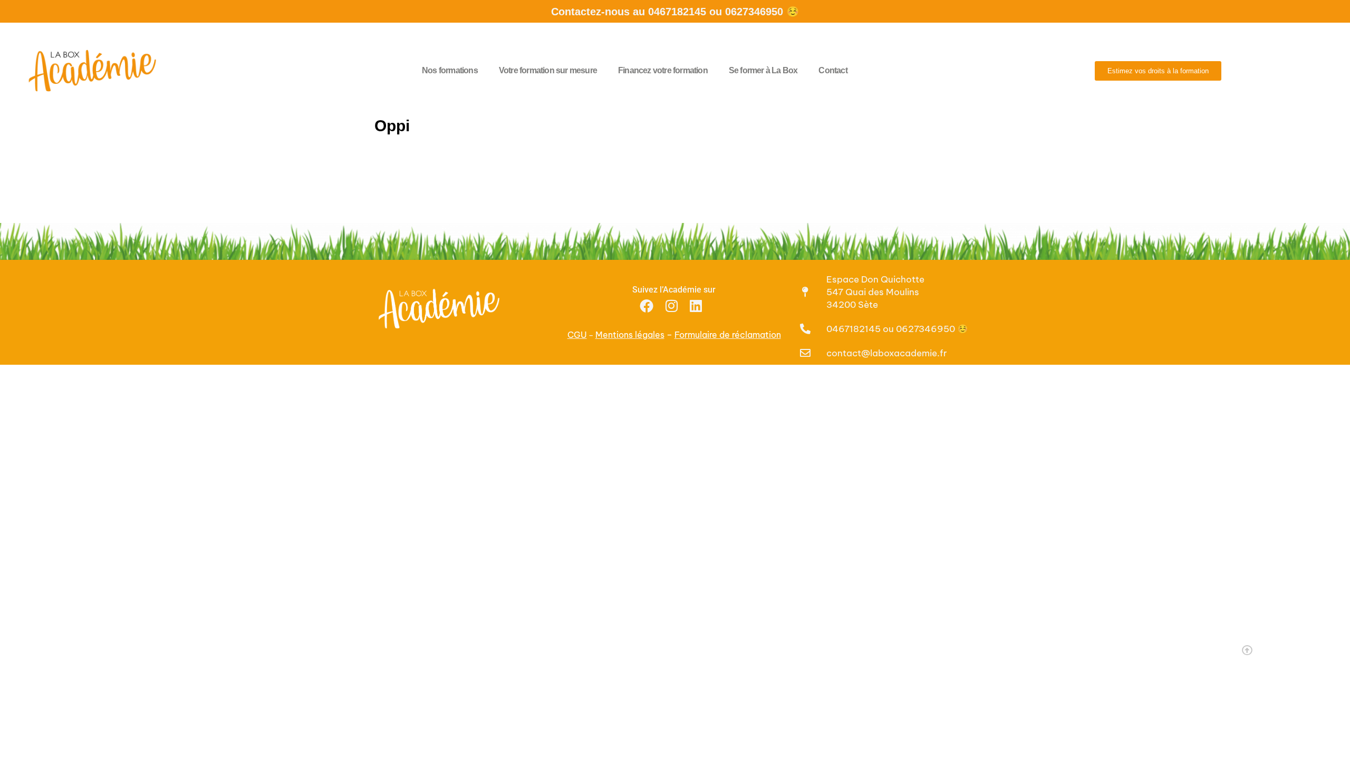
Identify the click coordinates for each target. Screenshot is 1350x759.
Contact (832, 70)
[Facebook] (646, 305)
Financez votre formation (663, 70)
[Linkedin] (695, 305)
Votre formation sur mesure (548, 70)
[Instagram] (671, 305)
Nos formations (450, 70)
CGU (577, 334)
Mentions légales (629, 334)
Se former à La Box (763, 70)
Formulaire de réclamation (727, 334)
